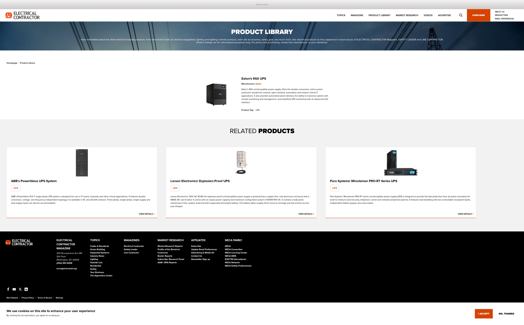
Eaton (258, 84)
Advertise (444, 15)
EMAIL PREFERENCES (504, 19)
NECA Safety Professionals (238, 265)
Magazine (357, 15)
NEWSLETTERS (501, 15)
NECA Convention (233, 249)
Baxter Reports (165, 256)
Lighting (94, 259)
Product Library (379, 15)
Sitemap (59, 298)
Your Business (97, 272)
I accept (483, 313)
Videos (428, 15)
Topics (341, 15)
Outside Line (96, 262)
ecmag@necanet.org (66, 268)
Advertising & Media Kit (202, 252)
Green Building (97, 249)
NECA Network (232, 262)
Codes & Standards (99, 246)
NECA (228, 246)
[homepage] (22, 15)
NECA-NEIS (230, 256)
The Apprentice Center (101, 275)
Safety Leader (131, 249)
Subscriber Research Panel (171, 259)
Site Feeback (12, 298)
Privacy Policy (28, 298)
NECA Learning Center (236, 252)
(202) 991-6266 (64, 263)
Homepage (12, 63)
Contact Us (196, 256)
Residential (95, 265)
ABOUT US (499, 12)
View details (146, 214)
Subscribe (478, 15)
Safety (93, 269)
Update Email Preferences (204, 249)
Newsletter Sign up (200, 259)
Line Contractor (131, 252)
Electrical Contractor (134, 246)
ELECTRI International (235, 259)
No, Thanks (506, 313)
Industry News (97, 256)
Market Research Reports (170, 246)
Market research (407, 15)
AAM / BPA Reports (167, 262)
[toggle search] (461, 15)
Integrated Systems (99, 252)
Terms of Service (45, 298)
